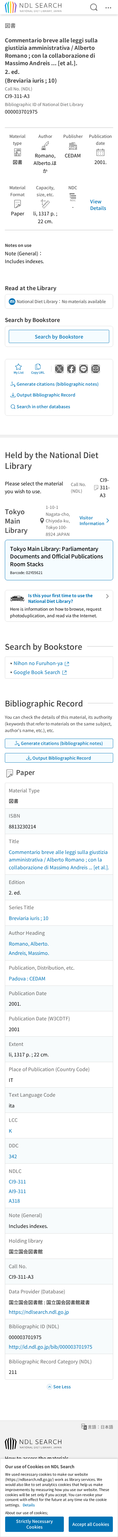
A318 (14, 1200)
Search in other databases (43, 406)
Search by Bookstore (59, 336)
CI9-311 (17, 1181)
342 (13, 1156)
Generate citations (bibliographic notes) (58, 384)
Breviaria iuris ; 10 (28, 918)
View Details (98, 204)
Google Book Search (37, 672)
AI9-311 (17, 1191)
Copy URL (38, 372)
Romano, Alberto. (29, 943)
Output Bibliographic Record (46, 395)
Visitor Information (92, 521)
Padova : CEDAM (27, 978)
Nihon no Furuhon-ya (39, 663)
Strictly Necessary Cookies (34, 1524)
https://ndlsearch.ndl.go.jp (39, 1311)
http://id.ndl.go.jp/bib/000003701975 (50, 1346)
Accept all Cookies (90, 1524)
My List (19, 372)
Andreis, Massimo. (29, 952)
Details (29, 1504)
